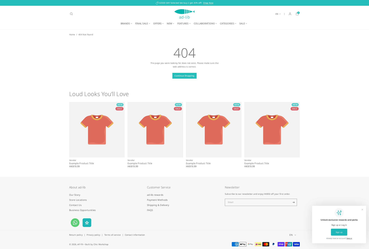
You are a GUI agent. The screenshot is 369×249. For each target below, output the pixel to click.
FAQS (150, 210)
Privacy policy (93, 234)
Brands (125, 23)
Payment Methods (157, 200)
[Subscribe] (293, 202)
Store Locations (78, 200)
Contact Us (75, 205)
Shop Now (208, 2)
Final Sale (141, 23)
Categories (227, 23)
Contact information (135, 234)
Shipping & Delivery (158, 205)
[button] (71, 14)
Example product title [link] (81, 163)
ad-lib (80, 244)
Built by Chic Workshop (97, 244)
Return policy (76, 234)
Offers (157, 23)
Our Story (74, 195)
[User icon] (290, 13)
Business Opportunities (82, 210)
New (169, 23)
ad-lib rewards (155, 195)
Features (182, 23)
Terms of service (112, 234)
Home (72, 34)
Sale (242, 23)
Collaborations (204, 23)
